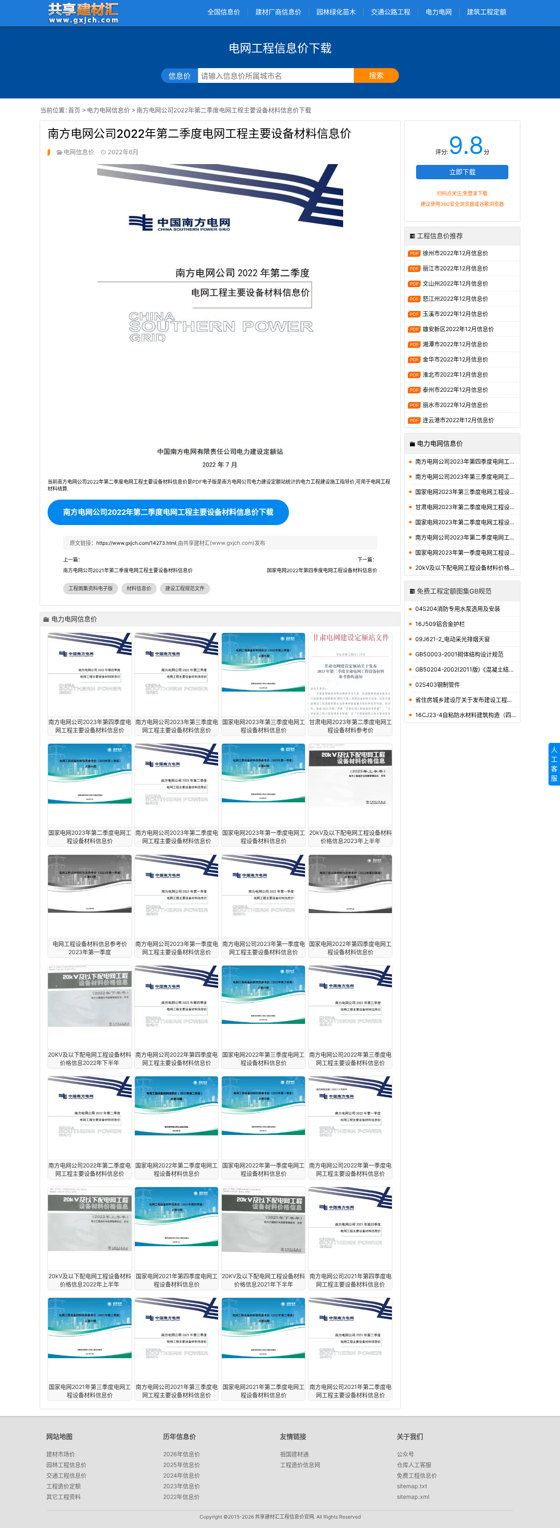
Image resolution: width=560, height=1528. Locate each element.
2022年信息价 (181, 1496)
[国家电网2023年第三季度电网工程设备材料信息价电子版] (263, 662)
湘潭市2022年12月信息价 (455, 343)
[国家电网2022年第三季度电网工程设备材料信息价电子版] (263, 995)
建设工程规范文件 (185, 588)
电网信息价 (79, 152)
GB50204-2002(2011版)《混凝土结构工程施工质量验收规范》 (467, 669)
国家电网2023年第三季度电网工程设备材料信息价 (467, 491)
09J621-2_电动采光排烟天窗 (452, 638)
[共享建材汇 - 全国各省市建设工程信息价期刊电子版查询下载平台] (83, 13)
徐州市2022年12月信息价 (455, 252)
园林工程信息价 (66, 1464)
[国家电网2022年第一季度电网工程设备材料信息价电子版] (263, 1105)
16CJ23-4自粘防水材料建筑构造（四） (466, 714)
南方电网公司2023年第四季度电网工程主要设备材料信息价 (467, 461)
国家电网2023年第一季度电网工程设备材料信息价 (467, 552)
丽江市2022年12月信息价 (455, 268)
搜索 (376, 75)
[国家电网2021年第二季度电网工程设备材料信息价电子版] (263, 1328)
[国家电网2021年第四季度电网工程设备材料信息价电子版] (176, 1216)
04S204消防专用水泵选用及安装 (457, 608)
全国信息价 (223, 12)
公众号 (405, 1453)
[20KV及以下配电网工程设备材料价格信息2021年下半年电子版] (263, 1220)
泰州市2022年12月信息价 (455, 389)
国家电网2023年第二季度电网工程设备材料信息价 (467, 521)
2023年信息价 (181, 1485)
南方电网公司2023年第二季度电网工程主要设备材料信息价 (467, 537)
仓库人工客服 (414, 1464)
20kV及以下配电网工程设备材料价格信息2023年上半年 (467, 567)
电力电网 (439, 12)
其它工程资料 (63, 1496)
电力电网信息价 (108, 110)
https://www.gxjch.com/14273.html (136, 543)
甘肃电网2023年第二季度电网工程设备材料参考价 (467, 506)
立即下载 (462, 172)
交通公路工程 (390, 12)
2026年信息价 (181, 1453)
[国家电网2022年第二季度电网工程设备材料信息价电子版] (176, 1105)
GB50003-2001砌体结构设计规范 (459, 654)
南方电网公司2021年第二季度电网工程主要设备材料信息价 (128, 570)
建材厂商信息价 (278, 12)
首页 (74, 110)
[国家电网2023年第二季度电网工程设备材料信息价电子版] (89, 773)
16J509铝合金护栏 (440, 623)
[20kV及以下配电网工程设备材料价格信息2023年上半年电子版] (350, 775)
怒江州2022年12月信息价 (455, 298)
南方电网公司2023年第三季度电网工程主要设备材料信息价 (467, 476)
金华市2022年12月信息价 (455, 359)
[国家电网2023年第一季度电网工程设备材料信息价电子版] (263, 773)
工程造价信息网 (300, 1464)
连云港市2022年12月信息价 (458, 419)
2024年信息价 (181, 1475)
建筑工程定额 (486, 12)
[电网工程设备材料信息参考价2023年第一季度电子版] (89, 884)
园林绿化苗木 (336, 12)
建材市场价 (60, 1453)
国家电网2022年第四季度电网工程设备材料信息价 (322, 570)
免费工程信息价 (417, 1475)
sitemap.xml (413, 1496)
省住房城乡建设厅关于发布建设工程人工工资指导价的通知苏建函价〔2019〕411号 (467, 699)
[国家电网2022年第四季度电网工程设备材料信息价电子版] (350, 884)
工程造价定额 (63, 1485)
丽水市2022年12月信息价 (455, 404)
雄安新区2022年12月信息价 (458, 328)
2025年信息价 (181, 1464)
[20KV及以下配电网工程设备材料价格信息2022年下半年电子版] (89, 996)
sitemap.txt (412, 1485)
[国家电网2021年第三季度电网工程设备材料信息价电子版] (89, 1328)
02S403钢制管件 (437, 684)
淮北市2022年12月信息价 (455, 374)
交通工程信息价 (66, 1475)
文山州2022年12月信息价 (455, 283)
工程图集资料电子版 (90, 588)
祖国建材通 (294, 1453)
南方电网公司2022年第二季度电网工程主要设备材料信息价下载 (168, 512)
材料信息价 (139, 588)
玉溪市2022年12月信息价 (455, 313)
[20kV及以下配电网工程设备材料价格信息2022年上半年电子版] (89, 1219)
